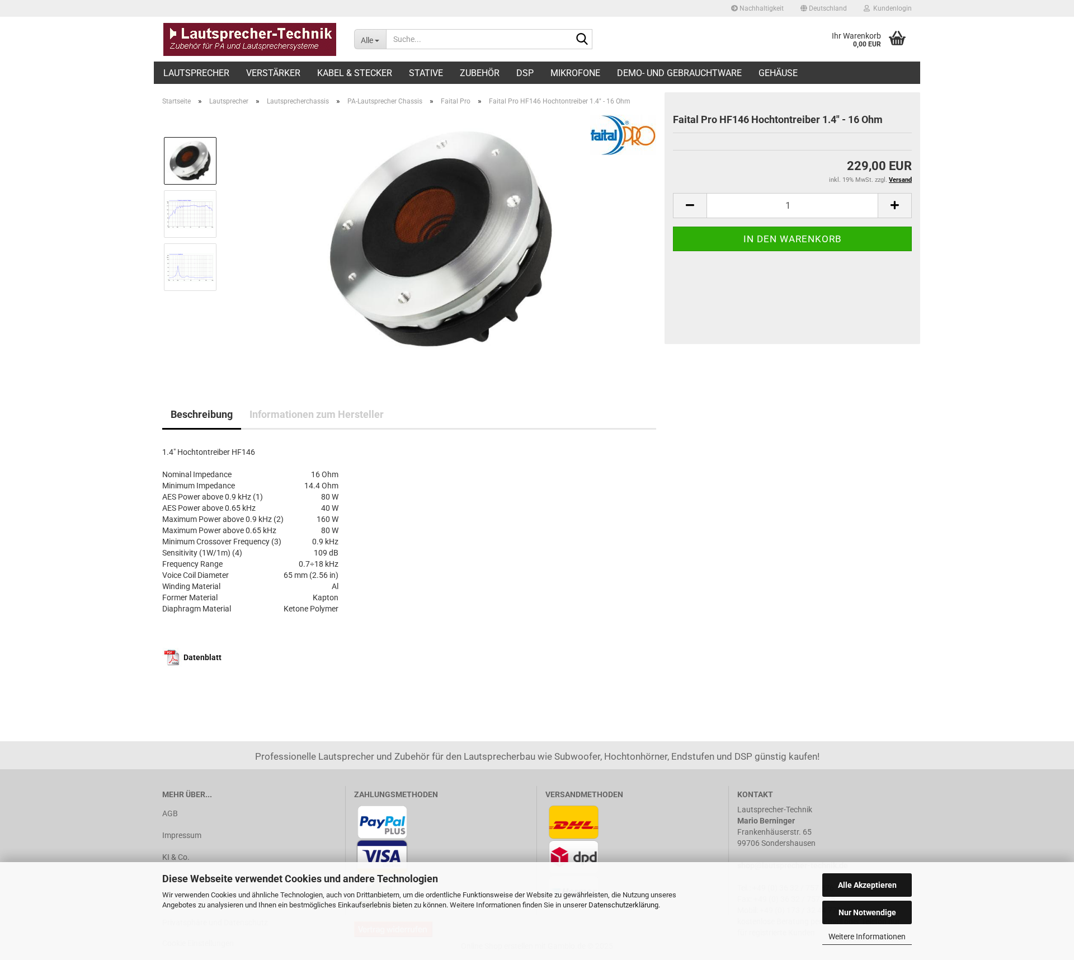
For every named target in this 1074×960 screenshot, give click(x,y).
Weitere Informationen (867, 936)
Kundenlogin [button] (891, 8)
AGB (170, 813)
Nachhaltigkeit (761, 8)
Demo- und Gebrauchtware (679, 73)
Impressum (181, 835)
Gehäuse (778, 73)
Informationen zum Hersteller (316, 414)
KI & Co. (176, 857)
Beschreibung (202, 414)
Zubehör (480, 73)
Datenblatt (202, 657)
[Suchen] (581, 40)
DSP (525, 73)
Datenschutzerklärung (623, 905)
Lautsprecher (196, 73)
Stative (426, 73)
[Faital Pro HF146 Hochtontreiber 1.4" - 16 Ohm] (441, 240)
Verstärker (273, 73)
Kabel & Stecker (354, 73)
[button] (823, 8)
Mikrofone (575, 73)
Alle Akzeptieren (867, 885)
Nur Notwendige (867, 912)
